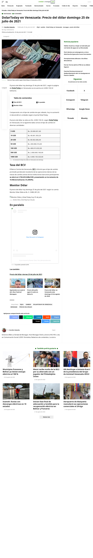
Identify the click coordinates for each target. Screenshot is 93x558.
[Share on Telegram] (32, 36)
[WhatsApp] (70, 107)
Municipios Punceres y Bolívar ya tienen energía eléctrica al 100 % (14, 371)
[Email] (4, 127)
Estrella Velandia (9, 27)
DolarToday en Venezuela (54, 27)
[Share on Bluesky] (4, 122)
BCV (34, 169)
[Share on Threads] (36, 36)
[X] (59, 330)
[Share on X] (16, 36)
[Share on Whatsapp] (20, 36)
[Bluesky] (84, 116)
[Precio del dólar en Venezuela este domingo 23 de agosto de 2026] (52, 283)
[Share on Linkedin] (24, 36)
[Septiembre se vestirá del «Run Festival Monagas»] (17, 283)
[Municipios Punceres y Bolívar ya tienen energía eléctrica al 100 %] (16, 359)
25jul (38, 27)
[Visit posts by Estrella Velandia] (4, 330)
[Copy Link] (39, 36)
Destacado (7, 13)
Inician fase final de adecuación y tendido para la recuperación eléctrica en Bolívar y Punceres (46, 405)
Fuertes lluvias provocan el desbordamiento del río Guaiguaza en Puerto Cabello (77, 73)
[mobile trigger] (3, 2)
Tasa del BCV (18, 102)
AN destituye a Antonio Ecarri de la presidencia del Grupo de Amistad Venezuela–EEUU (76, 371)
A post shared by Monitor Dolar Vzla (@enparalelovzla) (35, 260)
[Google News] (84, 107)
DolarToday (16, 88)
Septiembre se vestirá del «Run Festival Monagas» (17, 292)
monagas (66, 27)
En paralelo (41, 102)
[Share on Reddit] (28, 36)
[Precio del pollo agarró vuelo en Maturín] (35, 283)
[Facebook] (57, 330)
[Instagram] (70, 98)
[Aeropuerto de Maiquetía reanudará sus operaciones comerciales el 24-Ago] (76, 391)
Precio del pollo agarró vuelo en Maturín (32, 292)
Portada (4, 10)
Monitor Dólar (18, 105)
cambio (43, 27)
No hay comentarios (8, 30)
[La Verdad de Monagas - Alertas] (46, 2)
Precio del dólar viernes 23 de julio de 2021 (26, 274)
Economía (17, 13)
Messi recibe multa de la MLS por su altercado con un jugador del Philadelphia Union (46, 373)
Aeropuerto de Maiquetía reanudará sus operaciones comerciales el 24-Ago (75, 404)
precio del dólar (74, 27)
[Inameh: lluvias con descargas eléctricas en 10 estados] (16, 391)
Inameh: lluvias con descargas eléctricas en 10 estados (14, 404)
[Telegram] (84, 98)
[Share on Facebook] (12, 36)
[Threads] (70, 116)
